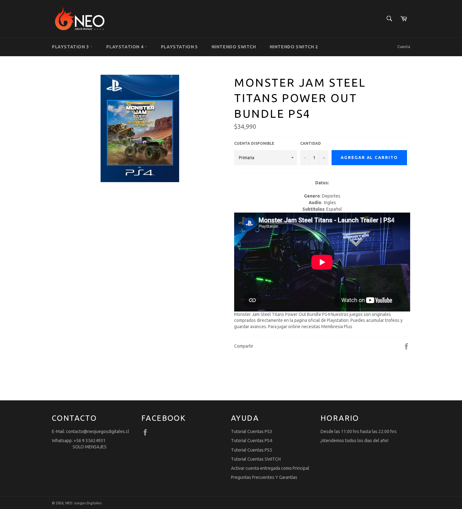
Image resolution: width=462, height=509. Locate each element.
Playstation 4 (125, 46)
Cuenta (403, 46)
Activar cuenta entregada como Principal (270, 468)
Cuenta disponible (254, 143)
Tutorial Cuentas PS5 (251, 449)
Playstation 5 (179, 46)
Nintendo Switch (234, 46)
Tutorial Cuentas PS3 (251, 431)
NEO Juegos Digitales (83, 503)
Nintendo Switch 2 (294, 46)
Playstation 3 (71, 46)
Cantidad (310, 143)
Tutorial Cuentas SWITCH (256, 459)
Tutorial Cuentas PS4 (251, 440)
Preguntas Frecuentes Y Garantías (264, 477)
